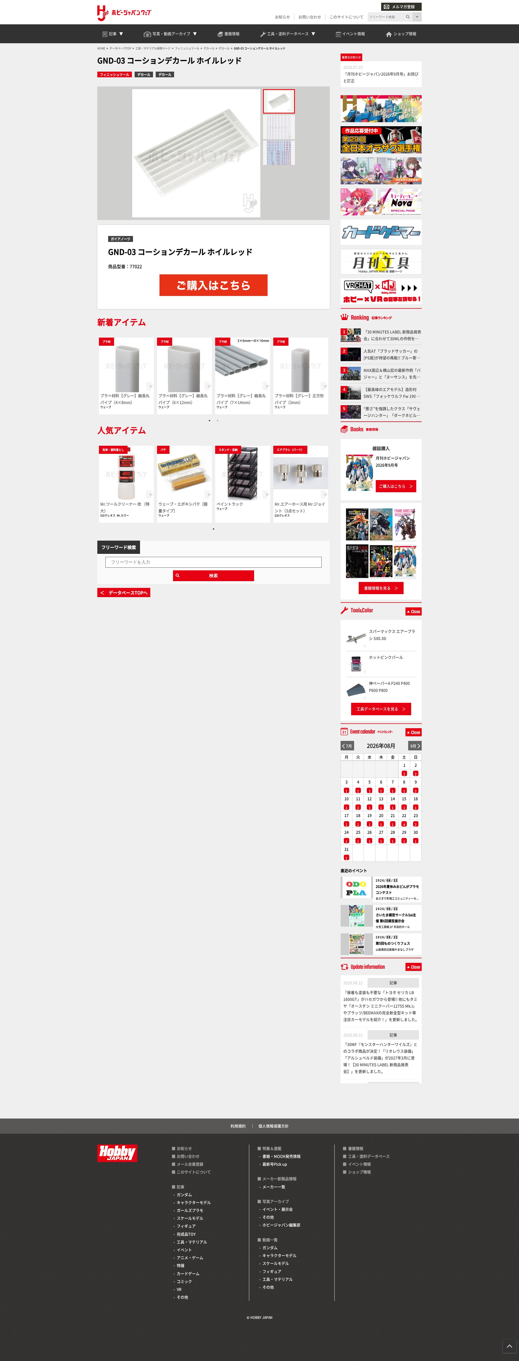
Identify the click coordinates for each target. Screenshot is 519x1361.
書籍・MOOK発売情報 (281, 1156)
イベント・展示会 (277, 1209)
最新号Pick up (274, 1164)
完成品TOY (186, 1234)
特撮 (180, 1265)
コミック (184, 1281)
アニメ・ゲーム (190, 1257)
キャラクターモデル (194, 1202)
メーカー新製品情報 (279, 1178)
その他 (182, 1297)
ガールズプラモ (190, 1210)
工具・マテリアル (192, 1241)
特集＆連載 (271, 1148)
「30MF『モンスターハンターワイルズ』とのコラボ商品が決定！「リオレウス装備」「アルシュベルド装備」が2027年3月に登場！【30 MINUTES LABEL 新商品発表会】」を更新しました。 (380, 1057)
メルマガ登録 (403, 6)
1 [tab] (209, 420)
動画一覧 (270, 1239)
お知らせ (282, 16)
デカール (164, 74)
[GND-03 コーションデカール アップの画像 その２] (279, 153)
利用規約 (238, 1126)
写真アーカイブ (275, 1201)
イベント (184, 1249)
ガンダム (184, 1194)
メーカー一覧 (273, 1186)
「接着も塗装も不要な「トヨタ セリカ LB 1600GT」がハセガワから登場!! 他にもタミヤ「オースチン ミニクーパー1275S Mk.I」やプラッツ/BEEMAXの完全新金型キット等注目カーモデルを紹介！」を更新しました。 (381, 1006)
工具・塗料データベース (369, 1156)
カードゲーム (188, 1273)
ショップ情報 (359, 1171)
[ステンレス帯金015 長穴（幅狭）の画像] (279, 101)
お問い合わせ (309, 16)
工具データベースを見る (377, 708)
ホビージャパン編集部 (281, 1224)
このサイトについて (347, 16)
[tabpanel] (126, 376)
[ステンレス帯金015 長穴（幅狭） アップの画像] (279, 127)
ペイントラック (230, 504)
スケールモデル (190, 1218)
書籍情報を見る (377, 588)
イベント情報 (359, 1164)
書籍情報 (355, 1148)
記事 (393, 982)
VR (179, 1289)
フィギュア (186, 1226)
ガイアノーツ (120, 239)
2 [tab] (217, 420)
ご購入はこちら (392, 486)
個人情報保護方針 (273, 1126)
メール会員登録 (190, 1164)
